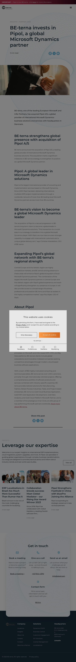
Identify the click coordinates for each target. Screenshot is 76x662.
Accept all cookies (49, 335)
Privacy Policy (21, 325)
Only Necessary (26, 335)
